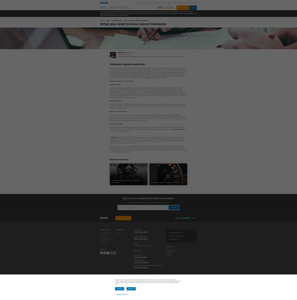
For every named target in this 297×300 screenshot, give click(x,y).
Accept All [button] (119, 288)
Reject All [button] (131, 288)
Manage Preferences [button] (122, 294)
